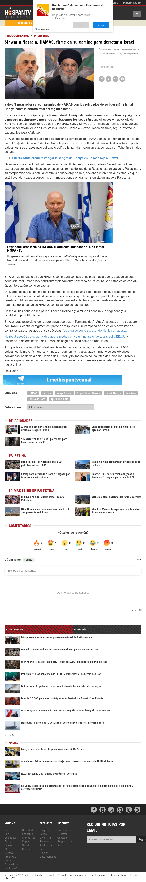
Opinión (44, 852)
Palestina (41, 35)
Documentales (48, 856)
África (8, 848)
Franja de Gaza (37, 398)
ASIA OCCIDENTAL (17, 35)
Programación (132, 2)
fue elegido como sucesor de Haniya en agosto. (95, 330)
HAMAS (33, 393)
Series (43, 833)
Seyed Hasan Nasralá (89, 393)
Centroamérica (13, 867)
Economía (27, 833)
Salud (25, 845)
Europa (9, 852)
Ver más (9, 735)
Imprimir (109, 66)
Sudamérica (11, 864)
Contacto (62, 837)
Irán (7, 829)
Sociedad (27, 829)
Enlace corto (13, 407)
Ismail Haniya (113, 393)
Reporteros (46, 841)
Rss (59, 845)
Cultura (26, 848)
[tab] (39, 629)
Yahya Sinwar (64, 393)
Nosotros (62, 833)
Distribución (64, 829)
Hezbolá (47, 393)
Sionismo (131, 393)
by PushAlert (44, 29)
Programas (46, 829)
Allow (101, 25)
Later (81, 25)
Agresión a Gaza (59, 398)
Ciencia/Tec (28, 837)
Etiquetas (11, 393)
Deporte (26, 841)
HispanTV (18, 12)
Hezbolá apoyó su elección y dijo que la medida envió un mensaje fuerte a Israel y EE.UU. (65, 336)
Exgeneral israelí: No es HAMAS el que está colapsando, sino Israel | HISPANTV (56, 248)
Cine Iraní (45, 837)
